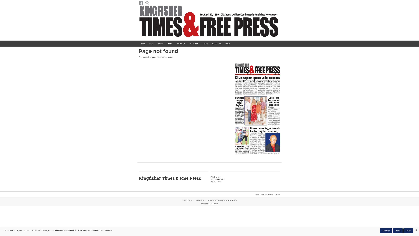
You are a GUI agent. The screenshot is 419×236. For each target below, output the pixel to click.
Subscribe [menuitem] (194, 43)
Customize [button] (386, 231)
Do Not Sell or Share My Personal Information (222, 200)
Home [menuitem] (143, 43)
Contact (277, 194)
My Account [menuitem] (216, 43)
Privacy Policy (187, 200)
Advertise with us (267, 194)
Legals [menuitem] (169, 43)
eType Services (213, 204)
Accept (408, 231)
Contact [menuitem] (205, 43)
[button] (147, 2)
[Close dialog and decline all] (416, 229)
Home (257, 194)
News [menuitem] (151, 43)
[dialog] (209, 231)
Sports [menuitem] (160, 43)
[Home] (209, 22)
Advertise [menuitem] (181, 43)
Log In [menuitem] (227, 43)
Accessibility (200, 200)
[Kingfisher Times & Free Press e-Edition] (257, 107)
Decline (397, 231)
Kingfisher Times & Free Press (170, 178)
